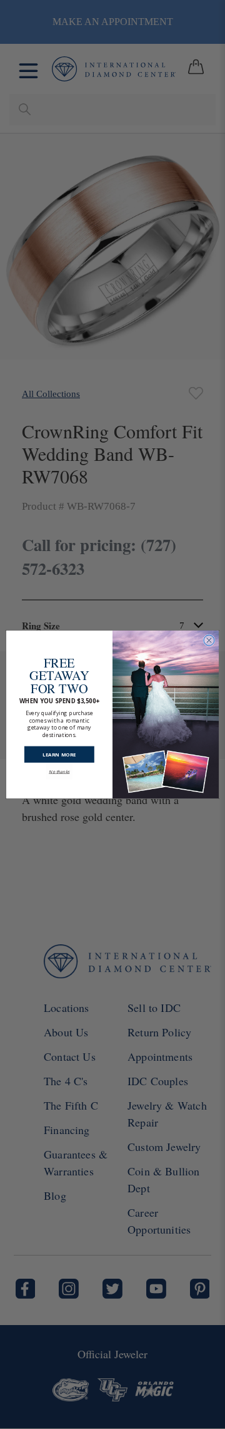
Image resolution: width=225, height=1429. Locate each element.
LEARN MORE (59, 748)
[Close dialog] (209, 640)
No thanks (59, 765)
